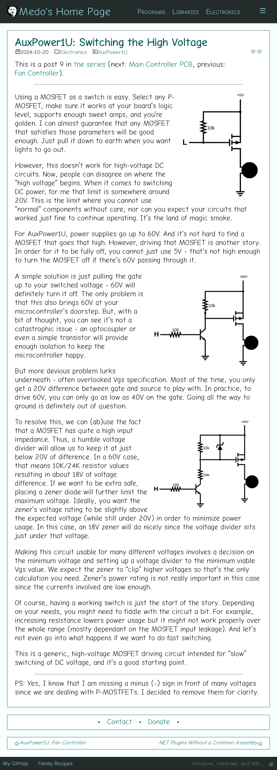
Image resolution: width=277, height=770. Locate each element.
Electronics (223, 11)
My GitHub (15, 763)
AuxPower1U (112, 52)
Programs (151, 11)
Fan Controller (37, 72)
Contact (119, 721)
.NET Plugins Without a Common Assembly (207, 742)
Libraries (185, 11)
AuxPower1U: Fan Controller (53, 742)
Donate (159, 721)
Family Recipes (55, 763)
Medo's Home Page (64, 11)
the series (89, 64)
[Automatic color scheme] (271, 763)
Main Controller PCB (161, 64)
